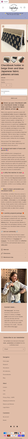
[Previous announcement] (2, 14)
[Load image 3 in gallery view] (21, 59)
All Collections (6, 371)
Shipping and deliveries (9, 400)
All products (6, 367)
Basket (4, 420)
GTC (4, 394)
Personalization (7, 374)
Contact (5, 387)
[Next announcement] (25, 14)
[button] (3, 7)
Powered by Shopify (18, 438)
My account (6, 416)
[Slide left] (1, 59)
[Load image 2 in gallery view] (14, 59)
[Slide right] (26, 59)
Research (5, 364)
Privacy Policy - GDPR (8, 397)
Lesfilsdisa (11, 438)
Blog (4, 378)
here (16, 326)
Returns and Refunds (8, 404)
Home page (6, 361)
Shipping (3, 79)
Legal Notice (6, 407)
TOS (4, 390)
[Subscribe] (23, 349)
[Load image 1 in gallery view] (7, 59)
